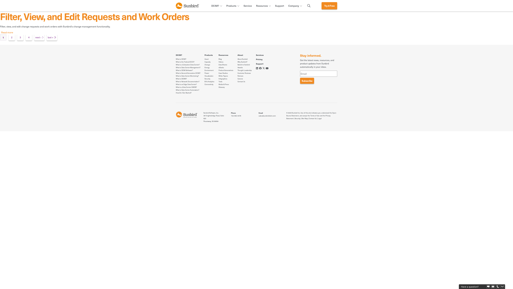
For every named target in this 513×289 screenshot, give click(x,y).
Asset (207, 59)
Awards (240, 67)
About (240, 55)
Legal (320, 118)
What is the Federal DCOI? (185, 62)
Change (207, 64)
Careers (240, 78)
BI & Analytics (209, 81)
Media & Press (224, 84)
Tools (220, 81)
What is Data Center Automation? (187, 90)
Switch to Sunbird (244, 64)
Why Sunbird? (242, 62)
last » (50, 37)
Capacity (208, 62)
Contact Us (241, 81)
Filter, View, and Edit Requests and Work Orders (94, 16)
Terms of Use (315, 115)
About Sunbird (243, 59)
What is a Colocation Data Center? (188, 64)
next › (38, 37)
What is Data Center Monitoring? (187, 76)
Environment (209, 70)
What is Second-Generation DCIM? (188, 73)
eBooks (221, 67)
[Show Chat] (488, 287)
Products (231, 5)
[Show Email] (493, 287)
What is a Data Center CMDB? (186, 87)
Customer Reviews (244, 73)
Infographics (223, 78)
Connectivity (209, 84)
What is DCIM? (181, 59)
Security (207, 78)
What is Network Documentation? (187, 81)
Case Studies (223, 73)
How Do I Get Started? (183, 93)
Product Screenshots (226, 70)
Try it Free (329, 5)
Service (248, 5)
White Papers (223, 76)
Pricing (259, 59)
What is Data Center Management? (188, 67)
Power (207, 73)
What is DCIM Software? (184, 70)
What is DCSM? (181, 78)
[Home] (187, 5)
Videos (221, 62)
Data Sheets (223, 64)
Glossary (222, 87)
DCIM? (215, 5)
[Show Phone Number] (497, 287)
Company (293, 5)
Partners (240, 76)
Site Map (305, 118)
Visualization (209, 76)
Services (260, 55)
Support (279, 5)
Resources (262, 5)
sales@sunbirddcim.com (267, 116)
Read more (7, 32)
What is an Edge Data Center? (186, 84)
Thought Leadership (245, 70)
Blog (220, 59)
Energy (207, 67)
